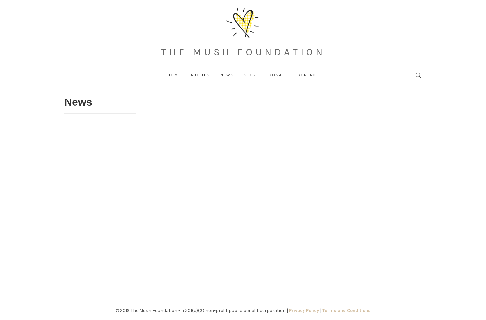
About (198, 75)
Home (174, 75)
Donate (278, 75)
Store (251, 75)
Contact (308, 75)
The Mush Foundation (243, 52)
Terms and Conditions (346, 310)
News (227, 75)
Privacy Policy (304, 310)
